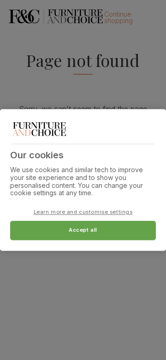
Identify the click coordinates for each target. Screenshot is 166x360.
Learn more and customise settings (83, 212)
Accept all (83, 230)
